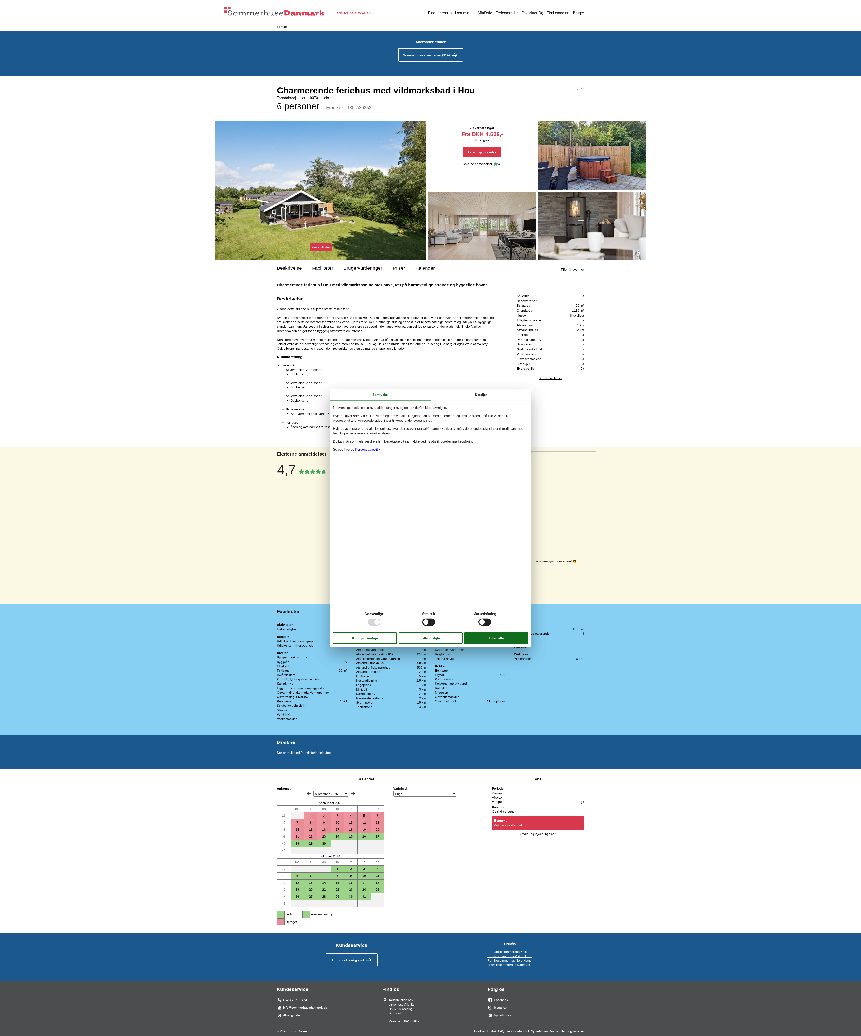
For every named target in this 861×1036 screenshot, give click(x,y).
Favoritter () (532, 13)
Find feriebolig (440, 13)
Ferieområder (507, 13)
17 (364, 882)
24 (337, 836)
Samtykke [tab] (380, 394)
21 (324, 889)
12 (297, 882)
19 (297, 889)
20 (311, 889)
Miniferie (485, 13)
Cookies (480, 1031)
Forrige (308, 793)
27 (377, 836)
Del (581, 88)
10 (364, 875)
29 (311, 843)
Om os (553, 1031)
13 (311, 882)
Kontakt (492, 1031)
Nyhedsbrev (539, 1031)
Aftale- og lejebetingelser (538, 834)
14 (324, 882)
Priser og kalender (482, 152)
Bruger (578, 13)
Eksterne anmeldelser (476, 164)
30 (324, 843)
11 (377, 875)
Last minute (464, 13)
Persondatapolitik (517, 1031)
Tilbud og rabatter (571, 1031)
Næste (353, 793)
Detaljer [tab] (481, 394)
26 (364, 836)
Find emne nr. (558, 13)
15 (337, 882)
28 (297, 843)
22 (337, 889)
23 (324, 836)
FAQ (501, 1031)
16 (351, 882)
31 (364, 896)
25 (351, 836)
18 (377, 882)
